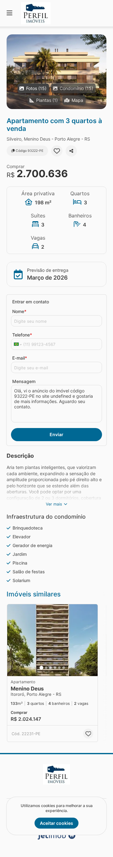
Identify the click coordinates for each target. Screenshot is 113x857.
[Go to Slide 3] (50, 667)
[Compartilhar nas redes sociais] (71, 151)
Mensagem (23, 381)
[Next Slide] (101, 71)
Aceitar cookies (56, 823)
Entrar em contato (30, 301)
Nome (19, 311)
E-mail (19, 358)
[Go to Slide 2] (46, 667)
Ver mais (54, 504)
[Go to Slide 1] (41, 668)
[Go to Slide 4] (55, 667)
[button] (56, 71)
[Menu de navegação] (9, 13)
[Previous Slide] (12, 71)
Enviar (56, 434)
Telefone (22, 334)
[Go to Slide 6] (63, 667)
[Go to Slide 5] (59, 667)
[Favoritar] (56, 151)
